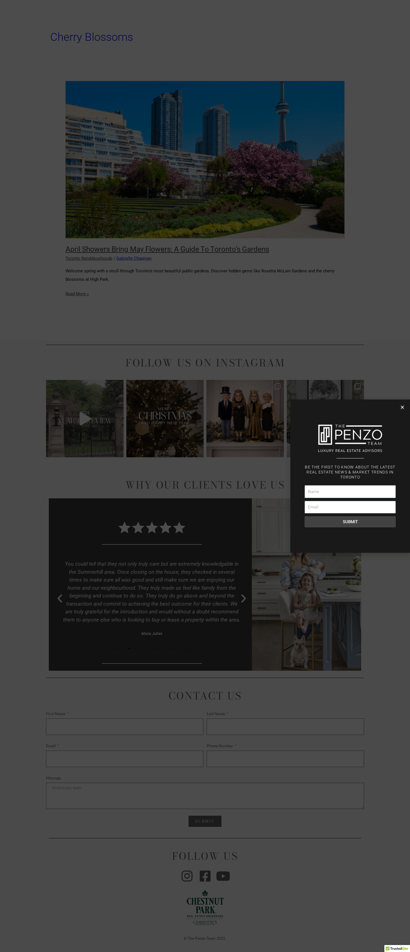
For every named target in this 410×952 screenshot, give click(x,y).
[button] (402, 407)
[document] (205, 476)
